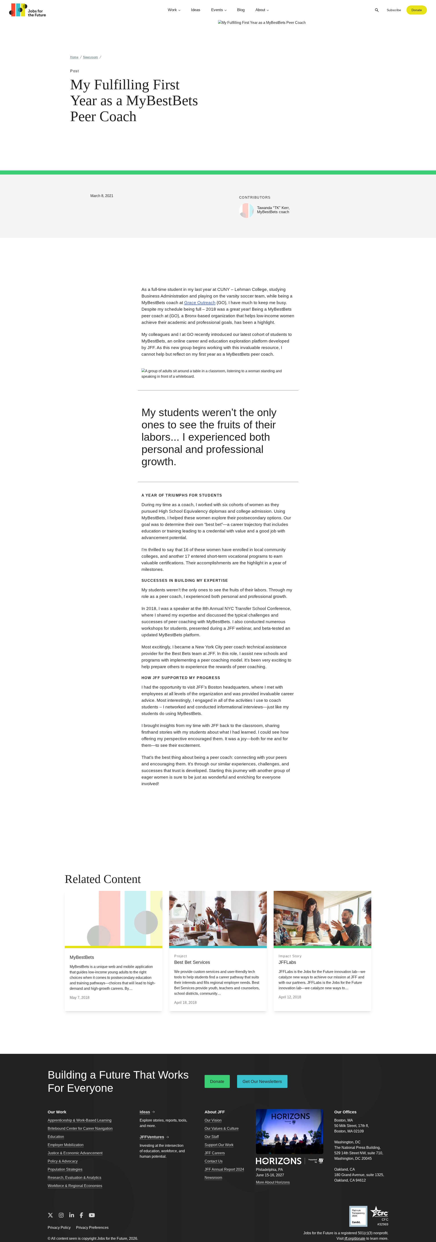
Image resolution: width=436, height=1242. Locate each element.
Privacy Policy (59, 1228)
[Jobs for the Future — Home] (27, 10)
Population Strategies (65, 1169)
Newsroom (90, 57)
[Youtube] (92, 1215)
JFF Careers (215, 1153)
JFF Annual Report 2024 (224, 1169)
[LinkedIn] (71, 1215)
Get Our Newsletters (262, 1081)
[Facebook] (81, 1215)
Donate (416, 10)
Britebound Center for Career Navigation (80, 1128)
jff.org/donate (354, 1238)
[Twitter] (50, 1215)
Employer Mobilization (66, 1145)
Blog (241, 10)
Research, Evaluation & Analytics (74, 1178)
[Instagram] (61, 1215)
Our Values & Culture (222, 1128)
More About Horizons (273, 1182)
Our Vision (213, 1120)
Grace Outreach (200, 302)
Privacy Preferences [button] (92, 1228)
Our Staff (212, 1137)
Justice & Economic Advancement (75, 1153)
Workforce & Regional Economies (75, 1186)
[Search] (376, 10)
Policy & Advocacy (63, 1161)
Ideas (195, 10)
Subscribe (394, 10)
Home (74, 57)
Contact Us (214, 1161)
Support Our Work (219, 1145)
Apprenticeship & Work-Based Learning (79, 1120)
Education (56, 1137)
